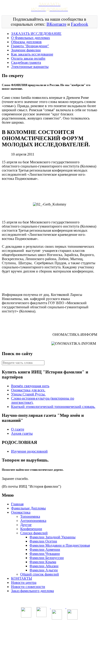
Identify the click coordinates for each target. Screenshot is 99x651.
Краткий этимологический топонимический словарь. (53, 407)
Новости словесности (28, 587)
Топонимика (30, 516)
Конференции (31, 529)
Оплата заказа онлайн (28, 58)
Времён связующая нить (30, 386)
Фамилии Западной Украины (52, 537)
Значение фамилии (26, 50)
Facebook (79, 24)
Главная (17, 504)
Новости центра (23, 582)
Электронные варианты (30, 67)
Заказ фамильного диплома (32, 591)
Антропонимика (33, 521)
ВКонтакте (56, 24)
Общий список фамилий (39, 574)
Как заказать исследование (32, 54)
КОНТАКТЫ (21, 578)
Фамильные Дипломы (28, 508)
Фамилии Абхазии (43, 566)
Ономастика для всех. (28, 390)
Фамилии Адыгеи (43, 570)
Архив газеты (22, 433)
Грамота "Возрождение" (30, 46)
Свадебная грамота (26, 62)
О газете (17, 429)
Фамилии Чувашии (44, 554)
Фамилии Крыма (42, 562)
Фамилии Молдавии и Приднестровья (59, 545)
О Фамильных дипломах (30, 38)
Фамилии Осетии (43, 541)
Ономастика (20, 512)
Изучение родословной (29, 451)
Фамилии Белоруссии (46, 558)
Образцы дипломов (26, 42)
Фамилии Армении (44, 549)
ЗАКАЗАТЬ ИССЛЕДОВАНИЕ (36, 34)
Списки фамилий (34, 533)
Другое (26, 525)
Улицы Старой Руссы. (28, 394)
